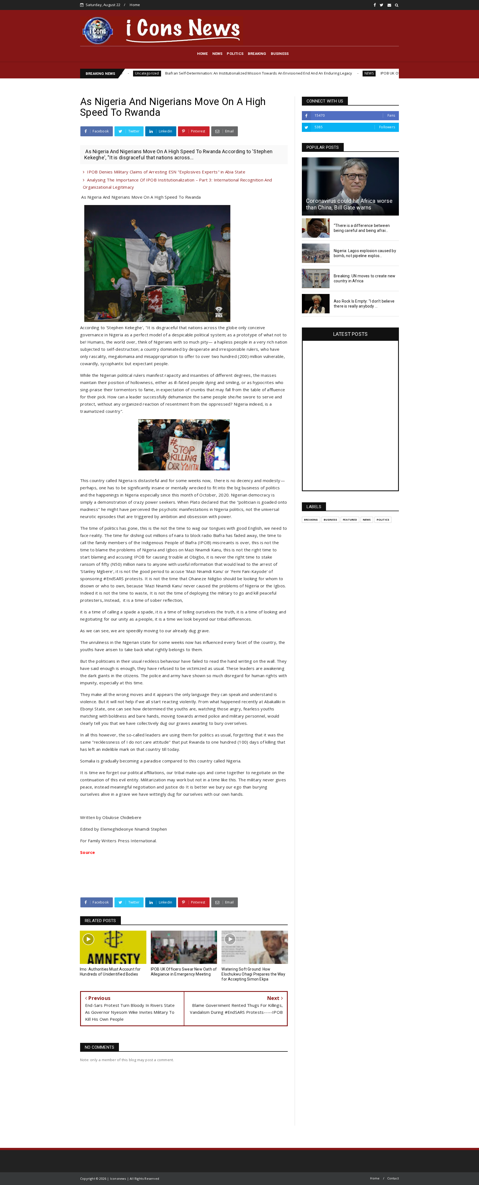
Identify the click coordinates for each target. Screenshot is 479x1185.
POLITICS (235, 54)
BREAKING (257, 54)
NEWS (217, 54)
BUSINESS (280, 54)
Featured (350, 519)
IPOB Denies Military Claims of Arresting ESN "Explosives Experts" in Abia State (166, 172)
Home (135, 4)
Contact (393, 1178)
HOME (202, 54)
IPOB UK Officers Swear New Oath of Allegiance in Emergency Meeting (388, 73)
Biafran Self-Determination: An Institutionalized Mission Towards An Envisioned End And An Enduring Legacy (206, 73)
